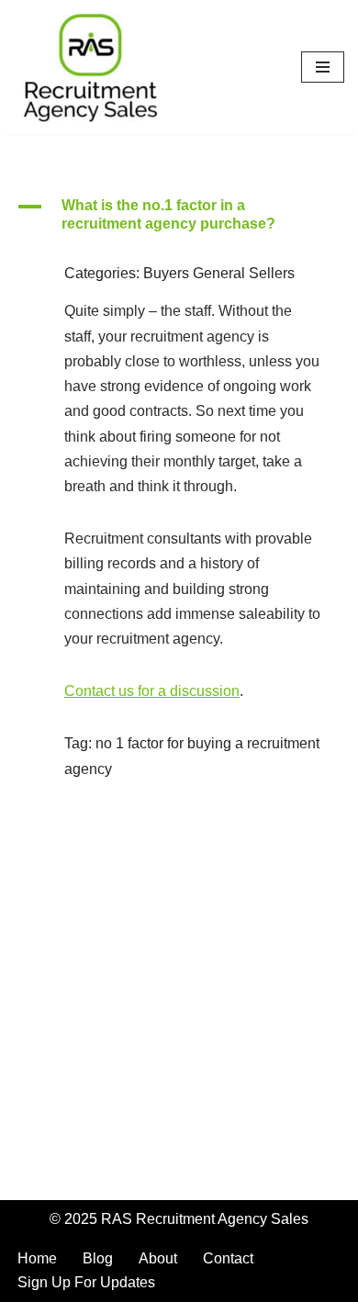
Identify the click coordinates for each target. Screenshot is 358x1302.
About (158, 1258)
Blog (98, 1258)
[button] (179, 216)
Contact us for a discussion (152, 691)
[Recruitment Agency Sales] (90, 67)
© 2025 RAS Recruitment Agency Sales (179, 1219)
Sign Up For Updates (86, 1282)
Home (37, 1258)
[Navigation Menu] (322, 67)
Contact (228, 1258)
